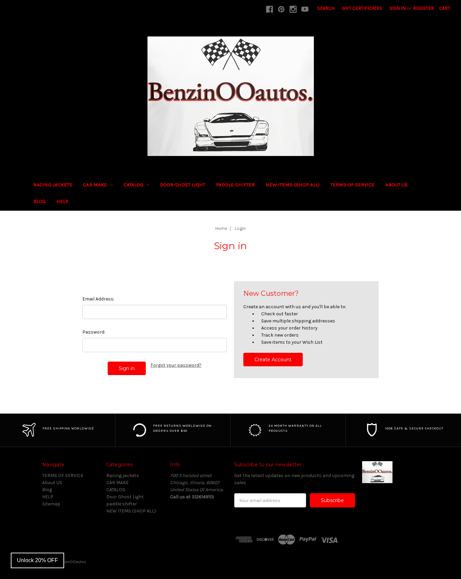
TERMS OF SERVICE (352, 185)
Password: (93, 332)
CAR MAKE (95, 185)
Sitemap (51, 504)
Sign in (397, 8)
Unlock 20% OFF (37, 560)
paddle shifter (235, 185)
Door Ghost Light (182, 185)
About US (396, 185)
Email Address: (98, 299)
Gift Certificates (362, 8)
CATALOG (134, 185)
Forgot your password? (176, 365)
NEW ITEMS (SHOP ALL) (293, 185)
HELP (62, 201)
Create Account (273, 360)
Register (423, 8)
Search (325, 8)
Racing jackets (52, 185)
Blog (39, 201)
